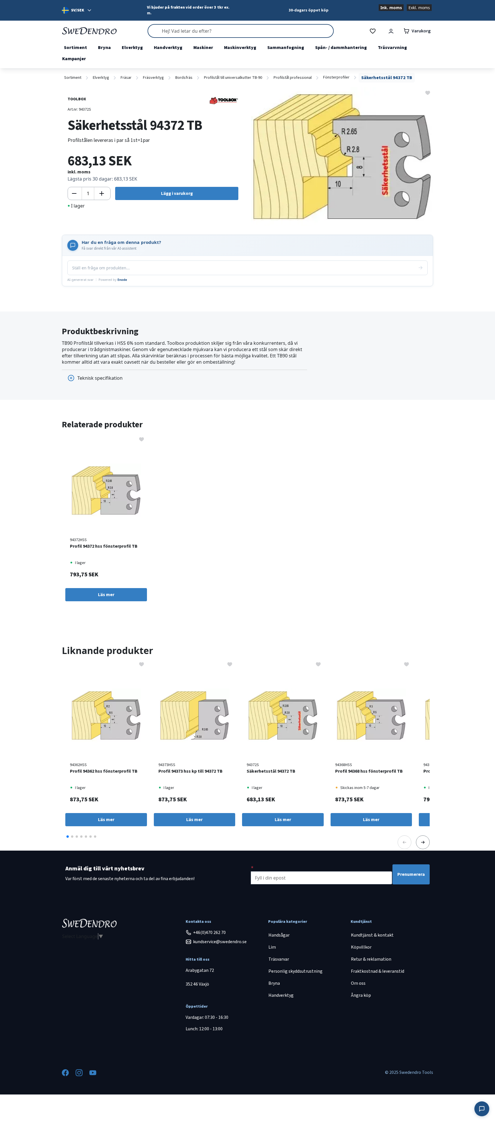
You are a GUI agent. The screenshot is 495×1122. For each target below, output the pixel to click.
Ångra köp (361, 995)
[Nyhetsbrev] (252, 867)
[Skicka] (420, 268)
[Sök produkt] (241, 31)
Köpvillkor (361, 947)
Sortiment (75, 47)
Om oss (358, 983)
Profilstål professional (293, 78)
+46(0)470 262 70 (209, 932)
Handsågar (279, 935)
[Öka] (101, 193)
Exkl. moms (419, 7)
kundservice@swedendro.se (220, 942)
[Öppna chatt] (481, 1108)
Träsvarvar (278, 959)
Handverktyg (168, 47)
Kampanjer (74, 59)
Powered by (113, 279)
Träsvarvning (392, 47)
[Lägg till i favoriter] (427, 92)
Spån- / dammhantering (341, 47)
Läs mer (106, 595)
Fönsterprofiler (336, 77)
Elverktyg (132, 47)
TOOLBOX (77, 99)
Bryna (104, 47)
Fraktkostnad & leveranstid (377, 971)
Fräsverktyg (153, 78)
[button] (67, 836)
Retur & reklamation (371, 959)
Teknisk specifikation (100, 378)
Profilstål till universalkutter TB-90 (233, 78)
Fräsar (126, 78)
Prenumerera (411, 874)
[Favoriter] (372, 31)
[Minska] (74, 193)
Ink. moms (391, 7)
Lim (272, 947)
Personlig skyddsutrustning (295, 971)
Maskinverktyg (240, 47)
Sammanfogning (285, 47)
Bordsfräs (183, 78)
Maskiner (203, 47)
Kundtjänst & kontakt (372, 935)
